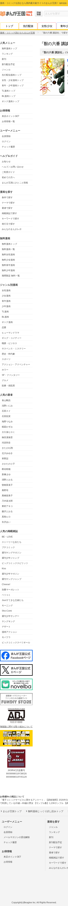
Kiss (4, 568)
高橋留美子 (7, 495)
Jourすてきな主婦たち (13, 600)
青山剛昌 (6, 400)
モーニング (7, 605)
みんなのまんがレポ (11, 229)
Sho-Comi (7, 611)
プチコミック (8, 547)
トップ (9, 26)
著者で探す (7, 208)
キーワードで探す (10, 218)
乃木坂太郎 (7, 501)
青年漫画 (6, 301)
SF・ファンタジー (11, 375)
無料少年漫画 (8, 270)
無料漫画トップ (9, 48)
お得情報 (8, 862)
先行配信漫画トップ (11, 75)
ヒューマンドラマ (10, 332)
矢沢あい (6, 522)
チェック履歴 (8, 146)
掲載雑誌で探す (9, 213)
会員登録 (6, 136)
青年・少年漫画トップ (13, 85)
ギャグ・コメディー (11, 338)
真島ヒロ (6, 516)
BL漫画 (5, 317)
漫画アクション (9, 632)
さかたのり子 (8, 464)
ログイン (6, 141)
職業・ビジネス (9, 343)
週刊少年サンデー (10, 616)
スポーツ (6, 359)
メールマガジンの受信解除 (17, 837)
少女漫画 (6, 295)
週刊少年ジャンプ (10, 558)
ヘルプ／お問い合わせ (13, 167)
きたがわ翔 (7, 448)
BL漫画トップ (8, 96)
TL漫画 (5, 311)
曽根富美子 (7, 485)
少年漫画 (6, 306)
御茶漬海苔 (7, 437)
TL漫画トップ (8, 91)
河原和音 (6, 442)
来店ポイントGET (10, 116)
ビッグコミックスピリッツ (15, 563)
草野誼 (5, 458)
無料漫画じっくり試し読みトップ (45, 811)
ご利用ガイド (8, 172)
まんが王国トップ (12, 811)
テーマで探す (8, 202)
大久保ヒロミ (8, 432)
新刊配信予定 (8, 64)
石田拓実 (6, 416)
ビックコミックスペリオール (16, 642)
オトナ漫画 (7, 322)
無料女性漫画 (8, 254)
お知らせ (6, 161)
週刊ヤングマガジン (11, 552)
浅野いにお (7, 405)
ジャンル (6, 69)
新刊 (4, 59)
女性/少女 (47, 26)
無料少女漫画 (8, 260)
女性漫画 (6, 290)
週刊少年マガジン (10, 574)
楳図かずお (7, 427)
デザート (6, 626)
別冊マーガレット (10, 589)
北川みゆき (7, 453)
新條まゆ (6, 474)
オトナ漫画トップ (10, 101)
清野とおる (7, 479)
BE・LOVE (7, 537)
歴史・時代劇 (8, 354)
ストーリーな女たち (11, 542)
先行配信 (28, 26)
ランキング (7, 54)
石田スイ (6, 411)
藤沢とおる (7, 511)
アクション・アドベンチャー (16, 364)
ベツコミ (6, 595)
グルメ (5, 380)
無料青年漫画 (8, 265)
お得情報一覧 (8, 121)
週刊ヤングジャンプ (11, 579)
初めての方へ (8, 177)
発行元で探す (8, 224)
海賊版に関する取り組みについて (16, 726)
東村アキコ (7, 506)
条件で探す (7, 197)
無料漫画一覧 (8, 249)
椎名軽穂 (6, 469)
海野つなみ (7, 421)
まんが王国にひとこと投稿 (15, 182)
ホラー (5, 369)
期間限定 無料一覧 (11, 275)
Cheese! (6, 584)
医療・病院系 (8, 385)
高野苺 (5, 490)
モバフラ (6, 637)
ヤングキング (8, 621)
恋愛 (4, 327)
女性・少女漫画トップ (13, 80)
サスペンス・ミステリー (14, 348)
